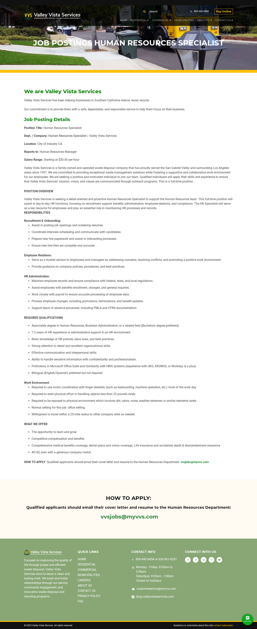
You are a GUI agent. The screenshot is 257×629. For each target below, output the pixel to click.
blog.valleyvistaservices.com (155, 596)
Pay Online (223, 11)
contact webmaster (223, 625)
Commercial (160, 20)
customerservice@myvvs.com (156, 588)
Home (123, 20)
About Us (203, 20)
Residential (138, 20)
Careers (84, 580)
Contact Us (222, 20)
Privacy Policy (89, 596)
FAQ (80, 601)
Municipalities (184, 20)
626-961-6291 (167, 559)
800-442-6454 (145, 559)
